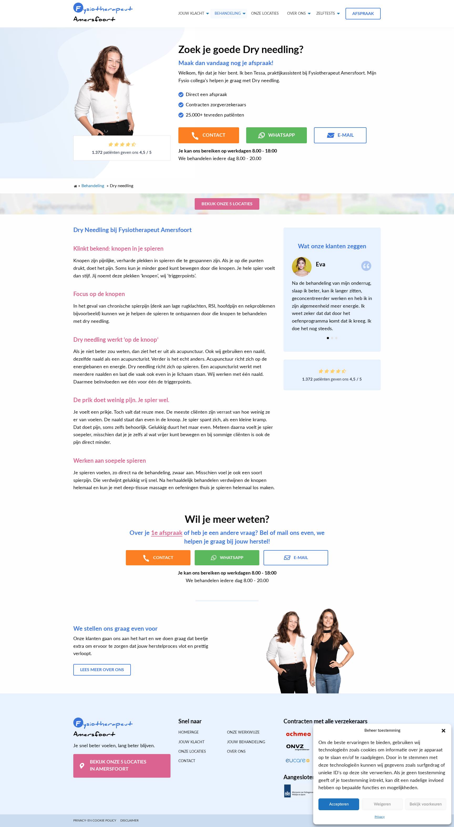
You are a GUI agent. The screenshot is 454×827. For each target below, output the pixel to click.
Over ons (296, 13)
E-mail (346, 135)
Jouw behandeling (246, 742)
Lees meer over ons (102, 670)
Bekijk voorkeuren (426, 804)
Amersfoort (103, 14)
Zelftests (325, 13)
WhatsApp (281, 135)
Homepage (188, 732)
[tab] (328, 338)
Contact (186, 761)
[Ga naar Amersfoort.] (75, 185)
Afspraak (363, 14)
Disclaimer (129, 820)
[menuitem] (265, 13)
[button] (443, 730)
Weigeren (382, 804)
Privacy (380, 816)
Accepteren (339, 804)
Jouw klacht (191, 13)
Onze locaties (265, 13)
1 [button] (328, 338)
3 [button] (336, 338)
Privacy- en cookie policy (94, 820)
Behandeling (228, 13)
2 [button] (332, 338)
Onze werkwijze (243, 732)
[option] (332, 295)
